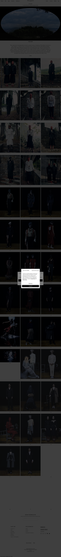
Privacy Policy (25, 279)
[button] (35, 270)
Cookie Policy (33, 278)
